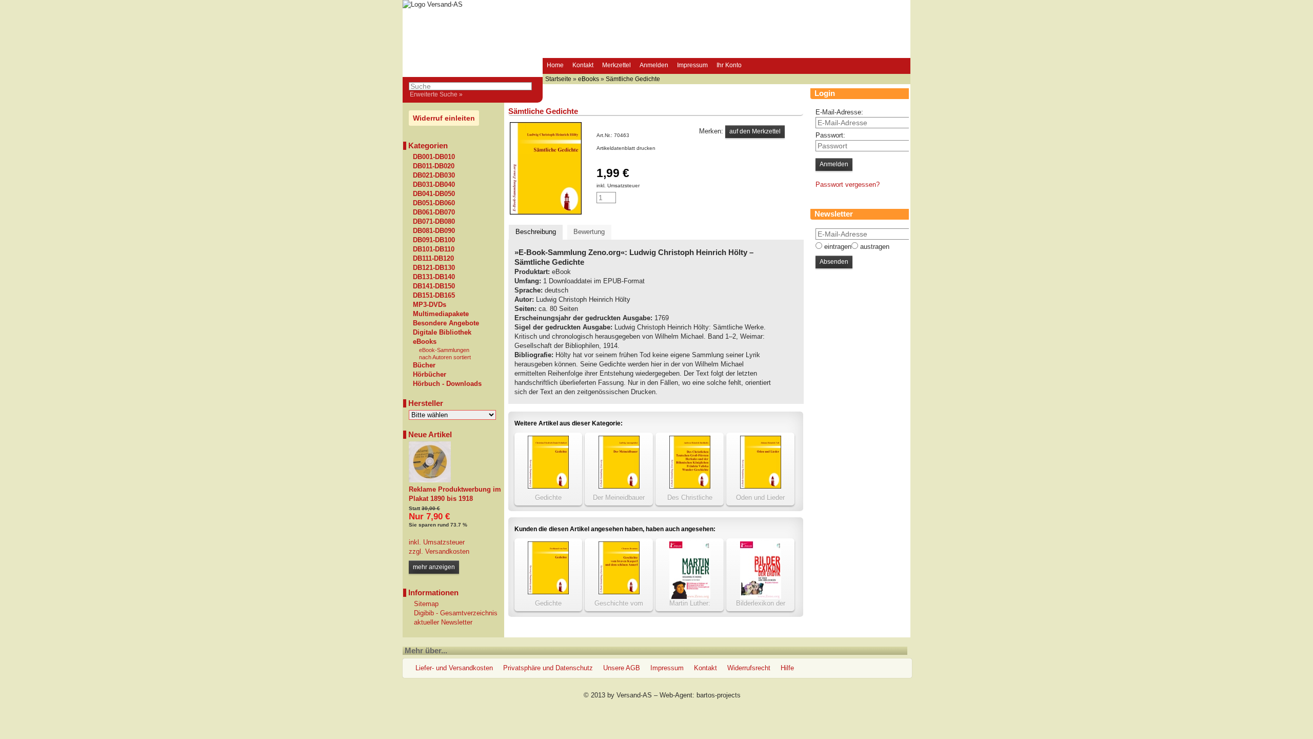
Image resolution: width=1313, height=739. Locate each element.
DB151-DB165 (434, 295)
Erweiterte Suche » (436, 94)
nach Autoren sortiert (445, 357)
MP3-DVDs (429, 304)
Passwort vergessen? (847, 184)
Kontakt (582, 65)
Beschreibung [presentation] (535, 232)
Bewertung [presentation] (589, 232)
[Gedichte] (548, 486)
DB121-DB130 (434, 267)
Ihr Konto (729, 65)
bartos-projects (719, 695)
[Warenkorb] (755, 66)
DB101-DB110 (433, 249)
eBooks (424, 341)
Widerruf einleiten (444, 118)
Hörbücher (429, 374)
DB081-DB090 (434, 231)
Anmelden (654, 65)
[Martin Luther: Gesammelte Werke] (689, 596)
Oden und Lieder (760, 497)
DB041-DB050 (434, 194)
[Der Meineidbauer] (619, 486)
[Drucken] (661, 148)
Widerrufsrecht (748, 668)
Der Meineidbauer (619, 497)
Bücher (424, 365)
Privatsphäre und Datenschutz (548, 668)
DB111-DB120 (433, 258)
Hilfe (787, 668)
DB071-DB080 (434, 221)
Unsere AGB (621, 668)
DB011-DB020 (433, 166)
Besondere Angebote (446, 323)
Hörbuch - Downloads (447, 383)
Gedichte (548, 497)
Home (555, 65)
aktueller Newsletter (443, 622)
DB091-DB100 (434, 240)
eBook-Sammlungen (444, 350)
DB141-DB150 (434, 286)
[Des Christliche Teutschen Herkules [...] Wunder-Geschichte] (689, 486)
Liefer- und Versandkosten (454, 668)
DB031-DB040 (434, 184)
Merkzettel (616, 65)
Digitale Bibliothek (442, 332)
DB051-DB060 (434, 203)
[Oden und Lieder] (760, 486)
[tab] (536, 232)
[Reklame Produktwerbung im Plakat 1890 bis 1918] (430, 480)
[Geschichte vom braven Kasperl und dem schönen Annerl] (619, 592)
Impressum (692, 65)
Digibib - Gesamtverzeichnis (456, 613)
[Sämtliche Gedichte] (546, 212)
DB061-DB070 (434, 212)
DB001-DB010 (434, 157)
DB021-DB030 (434, 175)
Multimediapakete (441, 314)
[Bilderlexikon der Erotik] (760, 596)
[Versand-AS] (433, 4)
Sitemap (426, 604)
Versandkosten (446, 551)
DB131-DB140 (434, 277)
